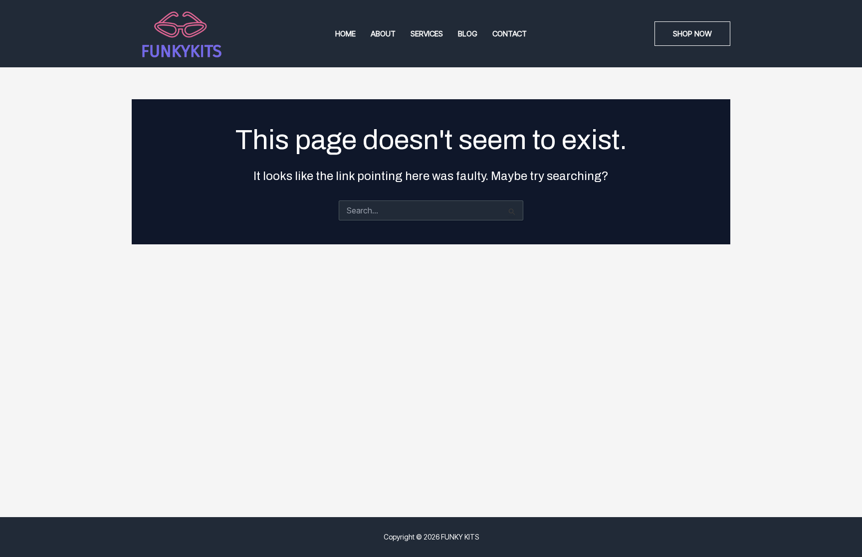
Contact (509, 33)
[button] (692, 33)
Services (427, 33)
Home (345, 33)
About (383, 33)
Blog (467, 33)
